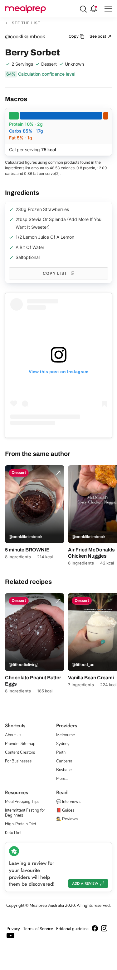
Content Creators (20, 752)
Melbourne (65, 735)
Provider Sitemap (20, 744)
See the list (26, 23)
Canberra (64, 761)
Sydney (63, 744)
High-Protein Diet (20, 824)
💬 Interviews (68, 801)
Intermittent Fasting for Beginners (25, 813)
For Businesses (18, 761)
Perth (61, 752)
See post (98, 36)
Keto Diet (13, 833)
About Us (13, 735)
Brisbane (64, 770)
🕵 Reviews (67, 819)
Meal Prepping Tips (22, 801)
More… (62, 778)
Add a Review (85, 883)
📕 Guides (65, 810)
